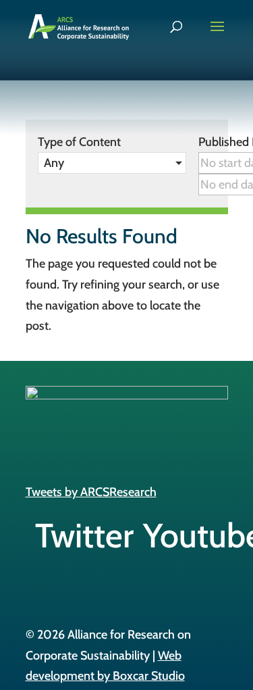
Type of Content (79, 141)
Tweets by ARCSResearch (91, 492)
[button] (112, 163)
